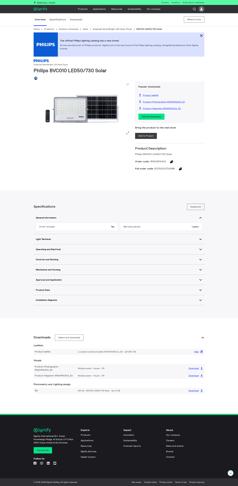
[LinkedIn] (48, 463)
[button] (37, 109)
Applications (99, 9)
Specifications (57, 19)
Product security (196, 482)
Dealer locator (88, 456)
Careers (170, 440)
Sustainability (134, 9)
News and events (174, 446)
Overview (40, 19)
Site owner (136, 482)
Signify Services (88, 451)
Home (37, 29)
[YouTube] (55, 463)
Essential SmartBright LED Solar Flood (112, 29)
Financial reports (132, 446)
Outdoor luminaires (68, 29)
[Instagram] (42, 463)
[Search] (194, 9)
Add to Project (146, 135)
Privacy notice (165, 482)
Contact (170, 456)
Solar (85, 29)
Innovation (128, 435)
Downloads (76, 19)
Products (83, 9)
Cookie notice (150, 482)
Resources (116, 9)
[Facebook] (35, 463)
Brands (169, 451)
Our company (153, 9)
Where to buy (194, 19)
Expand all (195, 206)
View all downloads (151, 116)
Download (194, 368)
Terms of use (180, 482)
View (196, 351)
